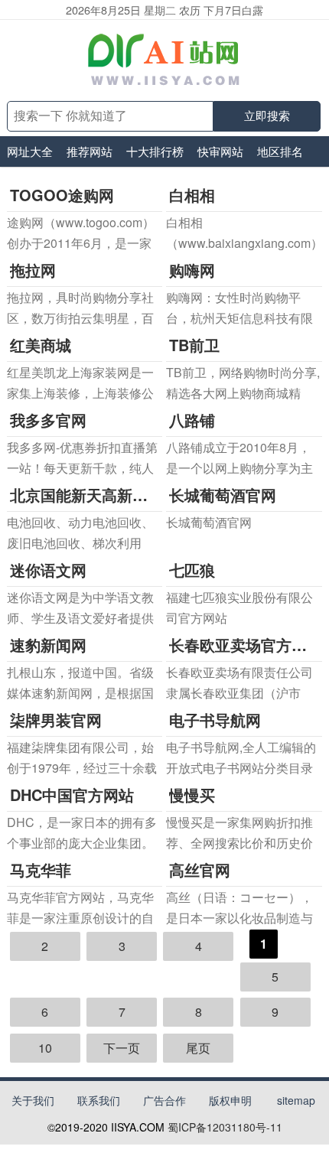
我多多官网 (48, 420)
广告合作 (164, 1100)
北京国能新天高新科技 (86, 495)
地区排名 (280, 151)
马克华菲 (40, 869)
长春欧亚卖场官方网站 (245, 644)
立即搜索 (267, 115)
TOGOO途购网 (62, 195)
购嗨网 (192, 270)
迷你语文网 (48, 569)
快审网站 (220, 151)
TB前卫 (194, 345)
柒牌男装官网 (56, 719)
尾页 (198, 1048)
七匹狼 (192, 569)
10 (45, 1048)
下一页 (121, 1048)
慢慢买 (192, 794)
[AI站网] (165, 60)
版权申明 (230, 1100)
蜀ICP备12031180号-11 (225, 1127)
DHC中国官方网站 (72, 794)
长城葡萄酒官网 (222, 495)
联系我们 (98, 1100)
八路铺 (192, 420)
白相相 (192, 195)
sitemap (296, 1100)
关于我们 (32, 1100)
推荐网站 (89, 151)
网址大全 (30, 151)
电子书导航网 (215, 719)
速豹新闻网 (48, 644)
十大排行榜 (155, 151)
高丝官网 (199, 869)
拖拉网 (33, 270)
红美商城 (40, 345)
